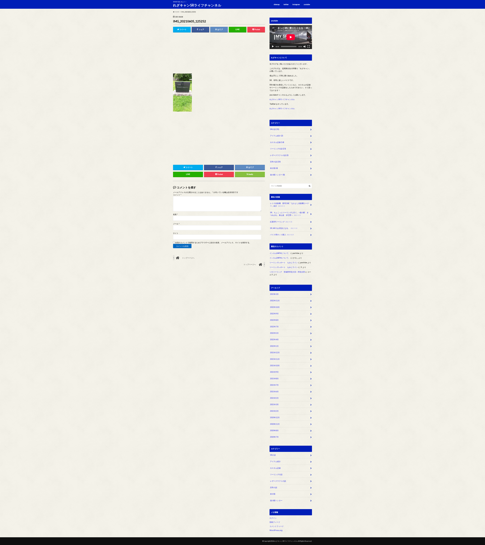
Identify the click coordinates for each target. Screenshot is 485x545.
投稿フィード (275, 522)
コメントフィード (277, 526)
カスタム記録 (277, 142)
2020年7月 (274, 437)
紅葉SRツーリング (281, 222)
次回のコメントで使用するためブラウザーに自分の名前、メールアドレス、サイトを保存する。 (213, 243)
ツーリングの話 (278, 149)
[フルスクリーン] (308, 46)
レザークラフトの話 (279, 155)
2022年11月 (275, 301)
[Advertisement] (219, 54)
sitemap (277, 4)
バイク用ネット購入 (282, 235)
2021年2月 (274, 411)
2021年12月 (275, 353)
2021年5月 (274, 398)
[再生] (273, 46)
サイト (175, 233)
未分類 (274, 168)
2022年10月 (275, 307)
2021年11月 (275, 359)
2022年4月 (274, 340)
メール (176, 224)
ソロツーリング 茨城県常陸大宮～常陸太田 (287, 272)
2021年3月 (274, 404)
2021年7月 (274, 385)
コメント (177, 195)
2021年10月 (275, 365)
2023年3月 (274, 294)
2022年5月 (274, 333)
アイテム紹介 (276, 136)
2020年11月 (275, 424)
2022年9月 (274, 313)
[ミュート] (304, 46)
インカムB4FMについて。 (280, 253)
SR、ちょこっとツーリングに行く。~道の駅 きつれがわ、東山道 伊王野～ (289, 213)
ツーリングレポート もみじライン (284, 262)
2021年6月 (274, 391)
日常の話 (275, 162)
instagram (296, 4)
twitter (286, 4)
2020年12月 (275, 417)
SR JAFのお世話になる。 (283, 228)
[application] (291, 37)
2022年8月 (274, 320)
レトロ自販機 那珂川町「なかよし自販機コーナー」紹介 (289, 204)
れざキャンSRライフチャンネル (197, 5)
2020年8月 (274, 430)
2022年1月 (274, 346)
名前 (175, 214)
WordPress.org (276, 530)
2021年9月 (274, 372)
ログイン (273, 518)
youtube (307, 4)
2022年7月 (274, 327)
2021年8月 (274, 378)
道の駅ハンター (277, 175)
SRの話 (274, 129)
